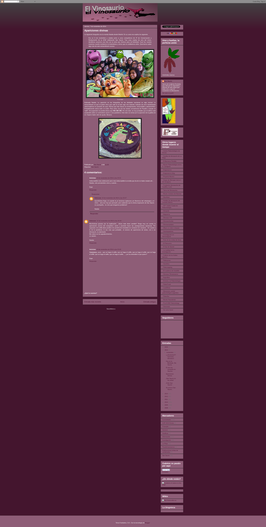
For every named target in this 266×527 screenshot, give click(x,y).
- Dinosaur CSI (167, 217)
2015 (166, 347)
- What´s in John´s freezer (170, 228)
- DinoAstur (166, 197)
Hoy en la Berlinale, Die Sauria (171, 363)
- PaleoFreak (166, 284)
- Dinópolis (165, 211)
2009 (166, 405)
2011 (166, 399)
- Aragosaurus (167, 170)
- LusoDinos (166, 288)
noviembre (170, 352)
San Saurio (95, 167)
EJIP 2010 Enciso (168, 423)
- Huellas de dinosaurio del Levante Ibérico (171, 201)
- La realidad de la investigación (168, 251)
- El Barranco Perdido (169, 161)
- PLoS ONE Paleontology (170, 303)
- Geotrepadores (167, 231)
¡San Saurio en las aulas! (171, 379)
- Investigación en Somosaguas (168, 235)
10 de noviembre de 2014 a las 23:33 (109, 221)
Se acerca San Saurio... (171, 388)
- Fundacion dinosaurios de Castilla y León (171, 186)
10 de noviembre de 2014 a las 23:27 (114, 198)
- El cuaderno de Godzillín (170, 271)
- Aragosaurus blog (168, 173)
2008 (166, 408)
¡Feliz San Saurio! (169, 384)
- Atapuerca (166, 214)
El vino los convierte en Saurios (171, 369)
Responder (93, 190)
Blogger (147, 523)
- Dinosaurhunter (167, 221)
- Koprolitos (166, 277)
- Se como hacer (167, 310)
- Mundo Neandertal (168, 300)
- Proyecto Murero (168, 176)
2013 (166, 393)
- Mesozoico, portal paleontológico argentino (170, 292)
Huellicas (165, 433)
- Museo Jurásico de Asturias (171, 194)
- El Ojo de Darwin (168, 247)
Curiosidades (166, 419)
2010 (166, 402)
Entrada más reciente (92, 302)
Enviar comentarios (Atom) (125, 309)
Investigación (166, 440)
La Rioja (165, 443)
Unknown (98, 198)
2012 (166, 396)
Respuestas (95, 194)
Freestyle (165, 426)
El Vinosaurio (85, 5)
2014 (166, 350)
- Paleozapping (167, 267)
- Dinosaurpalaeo (168, 224)
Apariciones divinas (170, 374)
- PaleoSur (165, 296)
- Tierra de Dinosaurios (169, 190)
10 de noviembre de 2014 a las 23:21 (108, 178)
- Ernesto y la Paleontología (171, 281)
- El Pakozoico (167, 243)
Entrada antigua (149, 302)
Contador (165, 472)
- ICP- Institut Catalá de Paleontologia (170, 206)
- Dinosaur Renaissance (170, 274)
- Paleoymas (166, 260)
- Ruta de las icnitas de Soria (171, 240)
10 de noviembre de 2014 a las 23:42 (108, 249)
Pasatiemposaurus (168, 447)
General (165, 430)
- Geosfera (165, 264)
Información (166, 437)
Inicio (122, 302)
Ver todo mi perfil (167, 93)
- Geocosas (166, 306)
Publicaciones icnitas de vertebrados (170, 451)
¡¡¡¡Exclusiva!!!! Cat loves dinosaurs (171, 356)
